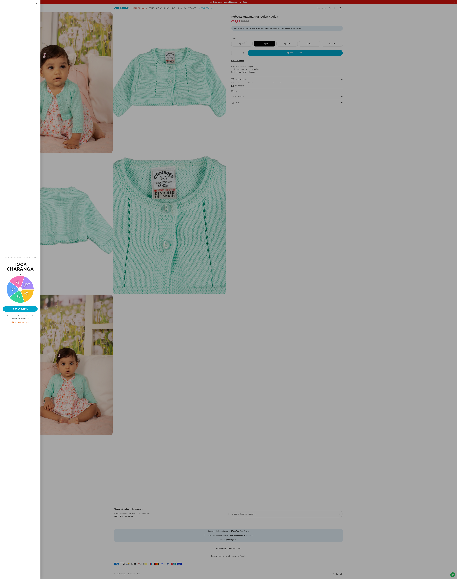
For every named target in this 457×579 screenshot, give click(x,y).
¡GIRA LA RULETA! (20, 309)
